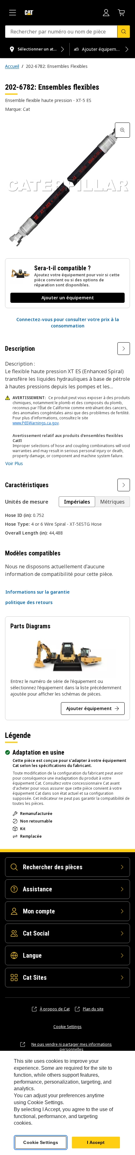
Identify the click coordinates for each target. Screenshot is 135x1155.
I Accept (96, 1142)
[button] (67, 322)
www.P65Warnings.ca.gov (36, 423)
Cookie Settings (67, 1026)
